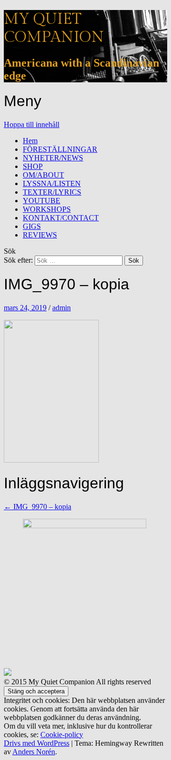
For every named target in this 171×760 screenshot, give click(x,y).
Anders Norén (33, 752)
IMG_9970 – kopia (37, 507)
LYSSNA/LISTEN (52, 183)
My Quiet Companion (54, 28)
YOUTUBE (41, 201)
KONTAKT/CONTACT (61, 218)
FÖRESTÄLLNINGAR (60, 149)
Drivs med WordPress (36, 743)
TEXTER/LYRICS (52, 192)
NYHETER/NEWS (53, 158)
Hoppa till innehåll (31, 124)
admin (61, 308)
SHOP (33, 166)
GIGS (32, 226)
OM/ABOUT (43, 175)
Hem (30, 141)
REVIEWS (40, 235)
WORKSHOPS (47, 209)
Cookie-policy (61, 734)
